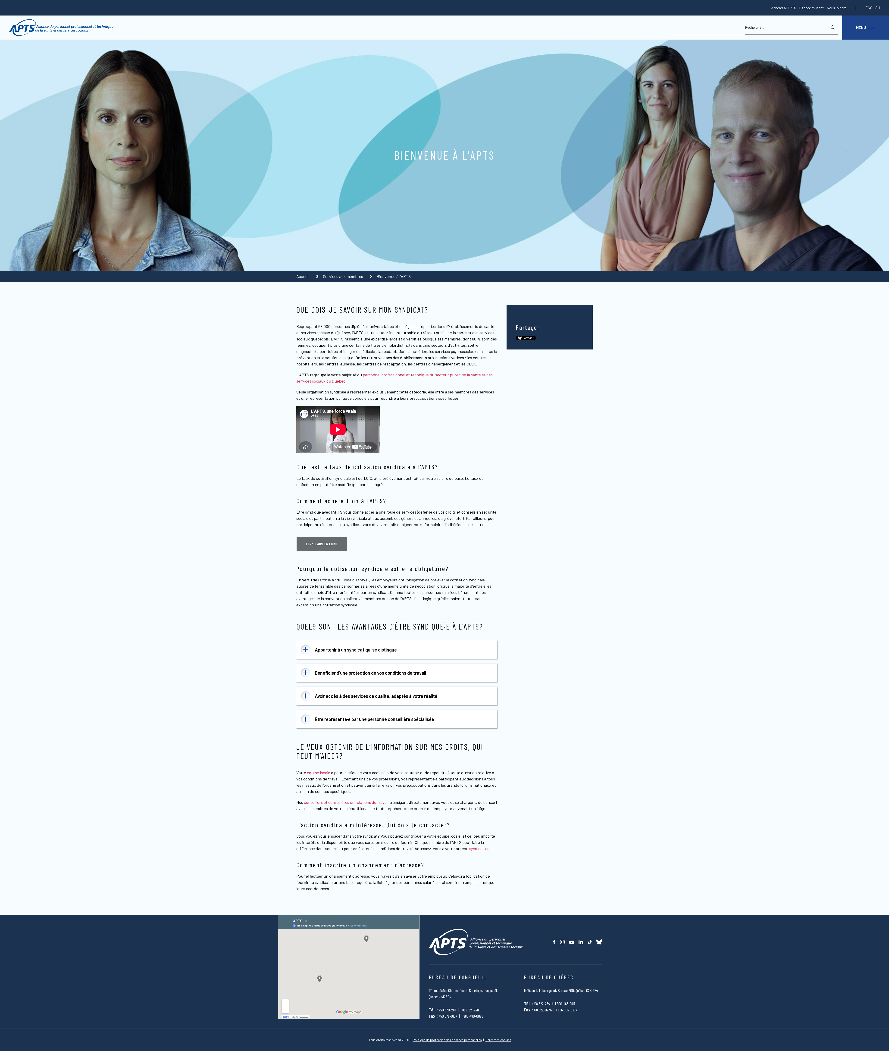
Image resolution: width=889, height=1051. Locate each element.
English (872, 7)
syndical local (480, 848)
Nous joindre (836, 8)
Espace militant (811, 8)
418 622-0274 (543, 1009)
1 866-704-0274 (566, 1009)
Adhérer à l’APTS (783, 8)
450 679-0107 (448, 1016)
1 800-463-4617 (565, 1003)
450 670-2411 (447, 1009)
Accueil (303, 276)
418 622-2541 (542, 1003)
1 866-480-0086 (472, 1016)
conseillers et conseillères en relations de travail (346, 802)
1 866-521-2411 (469, 1009)
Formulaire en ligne (322, 544)
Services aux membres (343, 276)
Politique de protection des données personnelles (447, 1040)
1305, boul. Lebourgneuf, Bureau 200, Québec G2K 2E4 (561, 990)
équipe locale (318, 772)
